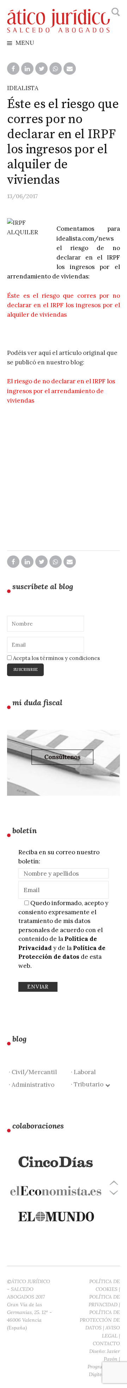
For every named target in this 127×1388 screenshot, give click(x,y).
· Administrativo (31, 1085)
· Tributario (88, 1084)
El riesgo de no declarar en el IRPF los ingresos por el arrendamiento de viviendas (61, 390)
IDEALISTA (22, 88)
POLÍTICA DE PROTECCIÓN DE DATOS (100, 1320)
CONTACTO (106, 1343)
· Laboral (83, 1072)
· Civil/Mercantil (33, 1072)
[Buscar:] (115, 12)
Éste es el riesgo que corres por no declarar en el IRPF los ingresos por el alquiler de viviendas (63, 305)
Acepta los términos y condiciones (56, 658)
